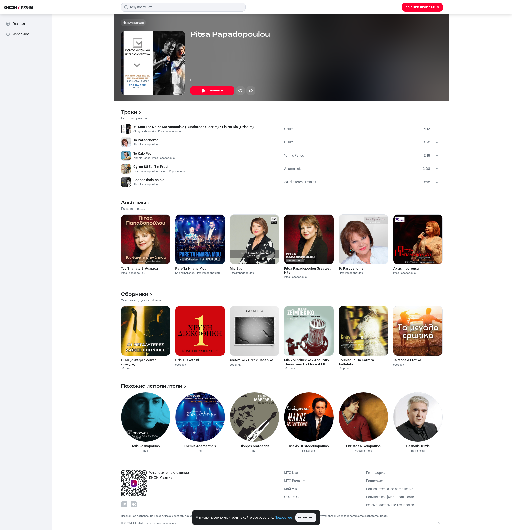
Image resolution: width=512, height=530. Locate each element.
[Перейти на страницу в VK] (134, 504)
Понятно (305, 517)
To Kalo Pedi (142, 153)
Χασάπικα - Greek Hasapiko (251, 360)
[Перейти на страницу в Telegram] (124, 504)
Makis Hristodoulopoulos (309, 446)
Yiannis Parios (141, 158)
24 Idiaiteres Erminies (300, 182)
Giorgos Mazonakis (145, 131)
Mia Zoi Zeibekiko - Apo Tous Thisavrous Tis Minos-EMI (306, 362)
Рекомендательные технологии (390, 505)
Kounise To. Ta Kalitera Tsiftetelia (356, 362)
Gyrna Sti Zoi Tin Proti (150, 166)
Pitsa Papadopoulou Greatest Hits (307, 271)
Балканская (309, 451)
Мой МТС (291, 489)
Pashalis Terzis (418, 446)
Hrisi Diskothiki (187, 360)
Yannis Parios (294, 155)
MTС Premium (294, 480)
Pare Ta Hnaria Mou (190, 269)
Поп (193, 80)
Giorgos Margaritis (254, 446)
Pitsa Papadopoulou (170, 131)
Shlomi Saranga (184, 273)
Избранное (21, 34)
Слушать (215, 90)
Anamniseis (292, 168)
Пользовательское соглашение (389, 489)
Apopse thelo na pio (148, 180)
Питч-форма (375, 472)
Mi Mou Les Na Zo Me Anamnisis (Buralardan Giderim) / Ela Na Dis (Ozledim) (193, 127)
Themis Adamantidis (200, 446)
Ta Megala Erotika (407, 360)
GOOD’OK (291, 497)
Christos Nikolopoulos (363, 446)
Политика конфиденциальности (390, 497)
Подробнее (283, 517)
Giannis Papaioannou (172, 171)
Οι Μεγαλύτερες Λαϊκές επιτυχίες (138, 362)
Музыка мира (363, 451)
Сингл (288, 129)
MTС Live (291, 472)
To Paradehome (145, 140)
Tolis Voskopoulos (146, 446)
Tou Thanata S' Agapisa (139, 269)
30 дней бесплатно (422, 7)
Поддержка (375, 480)
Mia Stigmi (238, 269)
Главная (19, 23)
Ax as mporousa (406, 269)
